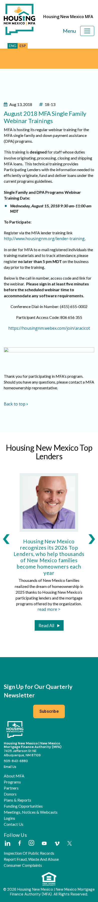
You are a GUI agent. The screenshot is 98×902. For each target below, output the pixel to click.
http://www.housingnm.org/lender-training (44, 238)
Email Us (10, 767)
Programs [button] (12, 782)
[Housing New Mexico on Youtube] (44, 843)
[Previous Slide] (6, 539)
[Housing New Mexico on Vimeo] (57, 843)
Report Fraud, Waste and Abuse (31, 859)
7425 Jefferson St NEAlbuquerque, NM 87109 (22, 753)
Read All (46, 625)
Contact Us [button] (13, 824)
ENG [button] (12, 46)
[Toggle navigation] (87, 31)
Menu (69, 31)
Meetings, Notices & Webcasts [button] (31, 812)
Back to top (14, 404)
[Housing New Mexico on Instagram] (31, 843)
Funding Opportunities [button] (23, 806)
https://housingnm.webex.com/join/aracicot (49, 328)
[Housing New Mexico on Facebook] (19, 843)
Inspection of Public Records (29, 853)
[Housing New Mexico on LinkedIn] (7, 843)
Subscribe (49, 711)
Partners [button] (11, 788)
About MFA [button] (14, 776)
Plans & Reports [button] (17, 800)
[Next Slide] (91, 539)
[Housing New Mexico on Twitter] (69, 843)
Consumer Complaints (23, 865)
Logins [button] (9, 818)
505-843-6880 (16, 761)
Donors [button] (10, 794)
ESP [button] (23, 46)
